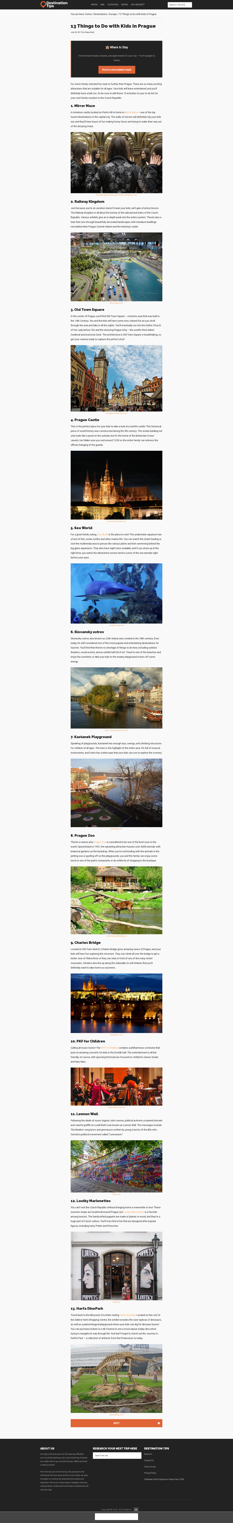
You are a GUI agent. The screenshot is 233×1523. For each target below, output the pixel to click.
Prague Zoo (100, 842)
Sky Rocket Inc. (125, 1509)
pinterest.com (116, 829)
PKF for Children (109, 1047)
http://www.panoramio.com (116, 730)
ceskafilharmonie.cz (116, 1107)
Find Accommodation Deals (116, 69)
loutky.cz (116, 1302)
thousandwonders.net (116, 521)
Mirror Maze (131, 112)
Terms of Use (150, 1467)
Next (117, 1423)
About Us (148, 1454)
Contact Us (149, 1460)
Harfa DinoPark (128, 1315)
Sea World (102, 534)
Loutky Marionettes (134, 1212)
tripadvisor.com (116, 1035)
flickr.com (116, 1194)
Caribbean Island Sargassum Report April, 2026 (164, 1479)
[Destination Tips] (54, 4)
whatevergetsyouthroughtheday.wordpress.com (116, 195)
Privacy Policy (150, 1473)
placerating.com (116, 303)
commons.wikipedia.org (116, 936)
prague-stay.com (116, 625)
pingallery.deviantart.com (116, 413)
